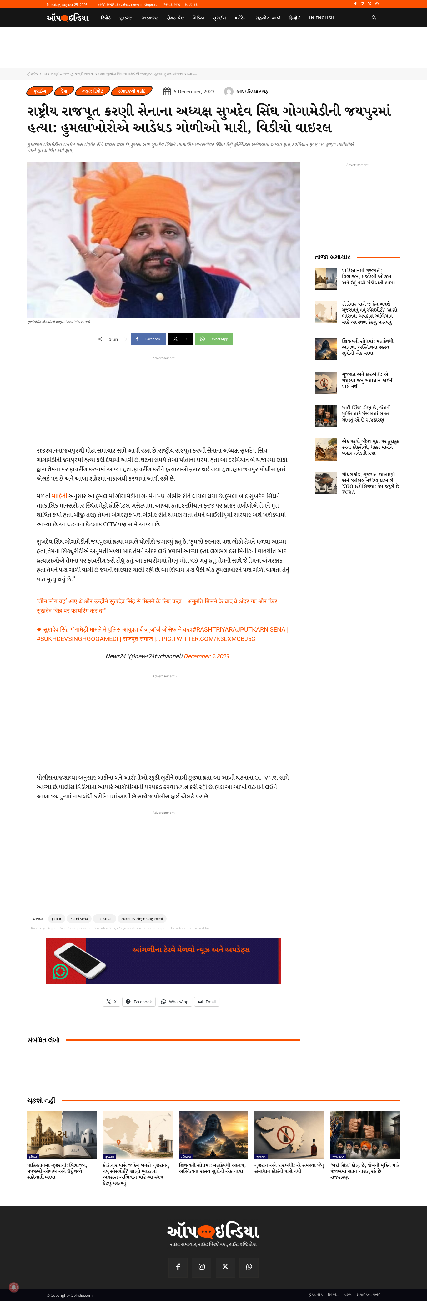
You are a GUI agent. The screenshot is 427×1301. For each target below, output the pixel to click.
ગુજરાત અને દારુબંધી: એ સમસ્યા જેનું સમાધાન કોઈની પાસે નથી (368, 380)
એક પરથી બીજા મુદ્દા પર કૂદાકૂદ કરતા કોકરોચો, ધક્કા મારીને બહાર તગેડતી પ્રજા (370, 447)
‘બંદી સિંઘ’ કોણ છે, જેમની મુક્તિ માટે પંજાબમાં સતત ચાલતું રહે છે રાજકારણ (366, 413)
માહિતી (59, 496)
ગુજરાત (109, 1156)
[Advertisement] (163, 723)
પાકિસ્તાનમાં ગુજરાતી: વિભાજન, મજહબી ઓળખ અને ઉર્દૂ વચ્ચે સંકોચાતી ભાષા (368, 276)
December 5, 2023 (206, 656)
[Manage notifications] (14, 1287)
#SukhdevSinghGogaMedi (77, 639)
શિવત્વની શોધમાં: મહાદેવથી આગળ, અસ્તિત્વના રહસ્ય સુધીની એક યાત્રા (367, 347)
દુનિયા (33, 1156)
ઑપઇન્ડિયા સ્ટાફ (252, 91)
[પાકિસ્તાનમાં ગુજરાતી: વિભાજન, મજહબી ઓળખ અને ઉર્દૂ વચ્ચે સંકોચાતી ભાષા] (326, 279)
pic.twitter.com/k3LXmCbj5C (208, 639)
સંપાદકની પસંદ (131, 91)
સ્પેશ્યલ (186, 1156)
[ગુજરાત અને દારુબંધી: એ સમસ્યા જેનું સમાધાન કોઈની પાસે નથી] (326, 383)
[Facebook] (355, 4)
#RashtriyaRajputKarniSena (239, 629)
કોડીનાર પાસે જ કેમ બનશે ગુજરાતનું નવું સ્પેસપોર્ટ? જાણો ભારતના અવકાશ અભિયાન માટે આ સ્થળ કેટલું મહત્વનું (369, 313)
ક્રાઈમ (39, 91)
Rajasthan (105, 918)
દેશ (45, 73)
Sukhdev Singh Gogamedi (142, 918)
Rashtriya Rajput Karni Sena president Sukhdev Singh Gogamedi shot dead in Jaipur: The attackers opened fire (120, 928)
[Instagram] (362, 4)
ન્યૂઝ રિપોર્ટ (92, 91)
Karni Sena (79, 918)
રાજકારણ (338, 1156)
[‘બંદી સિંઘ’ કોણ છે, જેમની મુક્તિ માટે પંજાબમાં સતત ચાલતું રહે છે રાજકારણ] (326, 416)
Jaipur (57, 918)
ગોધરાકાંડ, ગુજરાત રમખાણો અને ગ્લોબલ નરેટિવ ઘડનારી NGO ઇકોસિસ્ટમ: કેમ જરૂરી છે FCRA (370, 484)
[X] (369, 4)
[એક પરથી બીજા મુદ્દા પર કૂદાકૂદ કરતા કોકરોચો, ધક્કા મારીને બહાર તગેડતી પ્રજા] (326, 449)
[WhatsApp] (376, 4)
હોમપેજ (32, 73)
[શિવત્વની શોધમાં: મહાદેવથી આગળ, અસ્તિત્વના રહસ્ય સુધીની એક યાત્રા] (326, 349)
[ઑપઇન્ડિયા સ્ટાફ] (229, 91)
